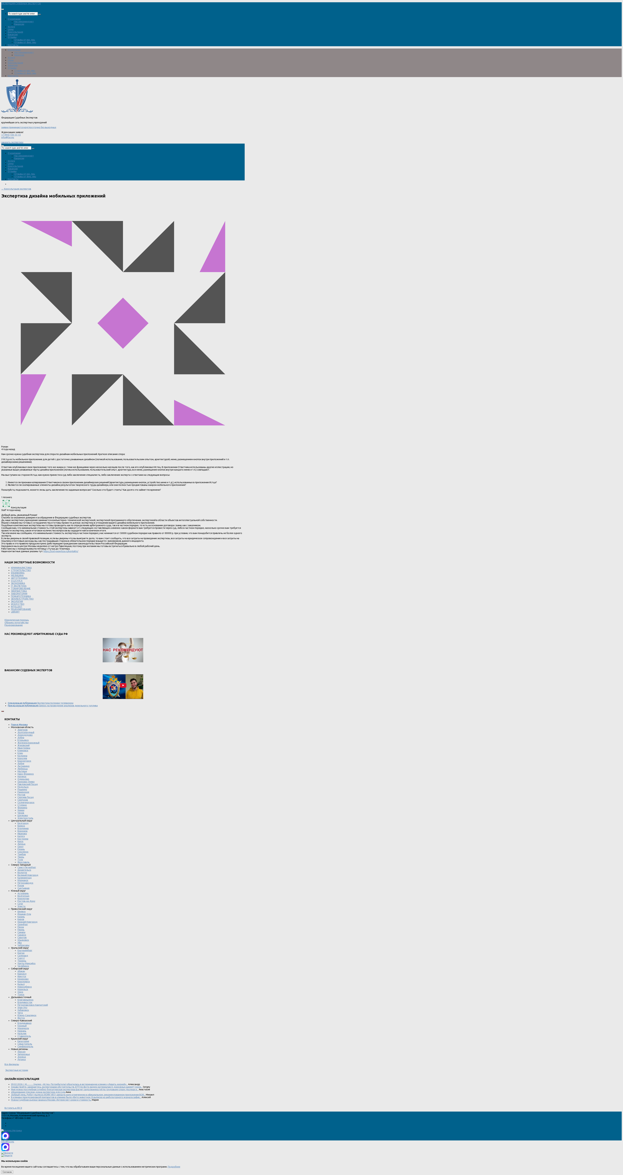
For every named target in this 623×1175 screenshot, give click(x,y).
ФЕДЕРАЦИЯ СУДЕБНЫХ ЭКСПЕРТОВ (21, 3)
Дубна (21, 737)
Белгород (23, 823)
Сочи (20, 903)
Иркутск (22, 976)
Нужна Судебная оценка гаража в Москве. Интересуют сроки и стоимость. (51, 1100)
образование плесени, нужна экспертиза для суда (38, 1092)
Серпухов (23, 800)
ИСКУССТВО (17, 604)
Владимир (23, 828)
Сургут (21, 958)
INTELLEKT (16, 606)
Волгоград (23, 896)
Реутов (21, 794)
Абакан (21, 971)
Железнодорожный (28, 742)
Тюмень (22, 961)
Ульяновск (23, 940)
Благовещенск (25, 999)
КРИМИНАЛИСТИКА (21, 567)
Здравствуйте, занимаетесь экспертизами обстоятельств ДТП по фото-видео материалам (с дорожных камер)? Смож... (76, 1087)
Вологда (22, 872)
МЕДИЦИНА (17, 575)
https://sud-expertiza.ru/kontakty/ (60, 551)
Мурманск (23, 880)
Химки (21, 810)
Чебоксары (23, 945)
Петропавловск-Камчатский (33, 1005)
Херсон (21, 1051)
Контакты (13, 45)
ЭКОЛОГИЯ (17, 601)
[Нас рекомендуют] (123, 650)
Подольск (23, 787)
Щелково (23, 815)
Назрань (22, 1031)
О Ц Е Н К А (16, 580)
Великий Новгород (28, 875)
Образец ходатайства (16, 622)
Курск (20, 841)
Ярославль (24, 862)
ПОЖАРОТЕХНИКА (21, 596)
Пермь (21, 929)
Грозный (22, 1025)
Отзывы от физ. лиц (25, 42)
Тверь (21, 857)
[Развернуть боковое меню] (2, 711)
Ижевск (22, 911)
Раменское (23, 792)
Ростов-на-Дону (26, 901)
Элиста (21, 906)
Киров (21, 919)
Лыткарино (24, 766)
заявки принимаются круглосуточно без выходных (28, 127)
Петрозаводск (25, 883)
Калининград (25, 877)
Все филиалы (12, 1064)
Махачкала (23, 1028)
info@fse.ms (7, 137)
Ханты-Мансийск (27, 963)
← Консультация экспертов (16, 189)
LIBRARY (15, 612)
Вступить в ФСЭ (13, 1108)
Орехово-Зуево (26, 781)
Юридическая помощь (17, 620)
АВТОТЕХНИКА (19, 578)
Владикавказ (24, 1023)
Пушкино (22, 789)
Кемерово (23, 979)
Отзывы (12, 37)
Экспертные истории (16, 1070)
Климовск (23, 750)
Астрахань (23, 893)
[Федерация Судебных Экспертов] (17, 112)
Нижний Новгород (27, 922)
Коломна (22, 755)
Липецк (21, 844)
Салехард (23, 955)
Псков (21, 885)
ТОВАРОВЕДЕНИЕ (21, 588)
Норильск (23, 989)
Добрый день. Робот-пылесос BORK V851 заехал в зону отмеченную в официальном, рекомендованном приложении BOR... (78, 1094)
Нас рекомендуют (24, 21)
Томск (21, 994)
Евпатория (23, 1041)
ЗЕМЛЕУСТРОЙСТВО (22, 599)
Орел (20, 846)
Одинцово (23, 779)
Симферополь (25, 1046)
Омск (20, 992)
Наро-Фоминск (26, 774)
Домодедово (25, 735)
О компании (14, 19)
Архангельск (24, 870)
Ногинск (22, 776)
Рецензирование (14, 625)
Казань (21, 916)
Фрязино (22, 807)
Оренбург (23, 924)
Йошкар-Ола (24, 914)
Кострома (23, 839)
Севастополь (25, 1044)
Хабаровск (23, 1010)
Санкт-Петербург (27, 867)
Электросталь (25, 818)
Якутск (21, 1018)
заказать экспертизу (12, 142)
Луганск (22, 1059)
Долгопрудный (26, 732)
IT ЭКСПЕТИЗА (18, 586)
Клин (20, 753)
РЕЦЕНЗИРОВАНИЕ (21, 609)
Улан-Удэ (22, 1007)
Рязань (21, 849)
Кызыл (21, 984)
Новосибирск (25, 986)
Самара (21, 932)
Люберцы (23, 768)
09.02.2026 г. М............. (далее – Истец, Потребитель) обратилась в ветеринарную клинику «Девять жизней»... (69, 1084)
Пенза (21, 927)
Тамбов (22, 854)
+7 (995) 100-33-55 (11, 135)
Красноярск (24, 981)
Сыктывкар (24, 888)
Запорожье (24, 1054)
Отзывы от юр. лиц (24, 39)
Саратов (22, 937)
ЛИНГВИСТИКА (19, 591)
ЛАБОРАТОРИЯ (19, 593)
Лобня (21, 763)
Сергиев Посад (26, 797)
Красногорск (24, 761)
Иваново (22, 833)
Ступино (22, 805)
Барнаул (22, 974)
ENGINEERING (17, 573)
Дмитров (23, 729)
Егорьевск (23, 740)
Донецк (22, 1057)
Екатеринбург (25, 950)
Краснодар (23, 898)
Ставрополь (24, 1036)
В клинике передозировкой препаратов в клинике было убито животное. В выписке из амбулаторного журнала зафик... (76, 1097)
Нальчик (22, 1033)
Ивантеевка (24, 748)
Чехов (21, 813)
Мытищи (22, 771)
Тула (20, 859)
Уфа (20, 942)
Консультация (15, 32)
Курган (21, 953)
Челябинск (23, 966)
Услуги (11, 26)
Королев (22, 758)
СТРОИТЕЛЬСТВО (21, 570)
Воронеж (23, 831)
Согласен (7, 1172)
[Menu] (2, 9)
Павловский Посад (28, 784)
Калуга (21, 836)
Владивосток (25, 1002)
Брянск (21, 826)
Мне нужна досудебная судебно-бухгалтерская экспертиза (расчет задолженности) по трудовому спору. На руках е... (74, 1089)
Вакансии (19, 24)
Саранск (22, 935)
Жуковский (24, 745)
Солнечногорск (26, 802)
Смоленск (23, 852)
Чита (20, 1012)
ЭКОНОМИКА (18, 583)
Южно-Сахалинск (27, 1015)
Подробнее (174, 1166)
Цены (11, 29)
